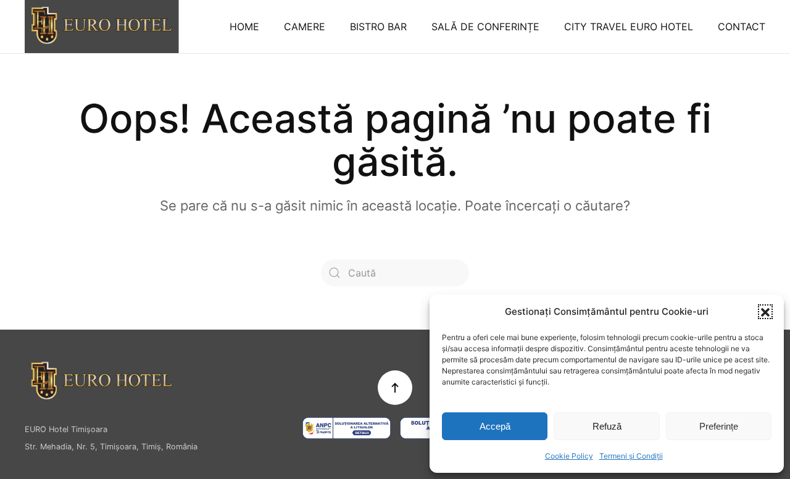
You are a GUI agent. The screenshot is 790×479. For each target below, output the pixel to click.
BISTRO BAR (378, 26)
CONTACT (741, 26)
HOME (244, 26)
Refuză (607, 426)
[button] (765, 312)
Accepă (495, 426)
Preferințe (718, 426)
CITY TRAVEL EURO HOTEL (628, 26)
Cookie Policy (569, 455)
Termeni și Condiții (631, 455)
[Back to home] (102, 26)
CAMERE (304, 26)
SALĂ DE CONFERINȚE (485, 26)
